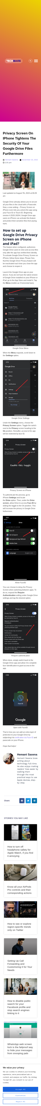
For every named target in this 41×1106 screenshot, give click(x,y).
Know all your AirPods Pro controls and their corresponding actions (19, 889)
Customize (20, 1095)
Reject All (20, 1101)
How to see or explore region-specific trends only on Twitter (19, 926)
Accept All (20, 1089)
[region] (20, 1085)
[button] (36, 61)
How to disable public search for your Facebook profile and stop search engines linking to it (19, 1007)
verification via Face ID (24, 737)
